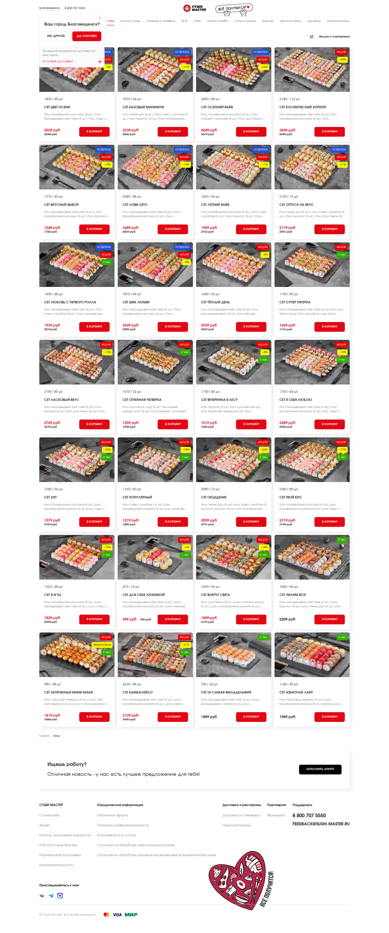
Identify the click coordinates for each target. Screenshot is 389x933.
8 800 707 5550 (75, 8)
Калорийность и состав (116, 835)
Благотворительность (56, 865)
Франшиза (276, 815)
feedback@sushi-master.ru (321, 824)
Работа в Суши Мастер (58, 845)
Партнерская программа (60, 855)
